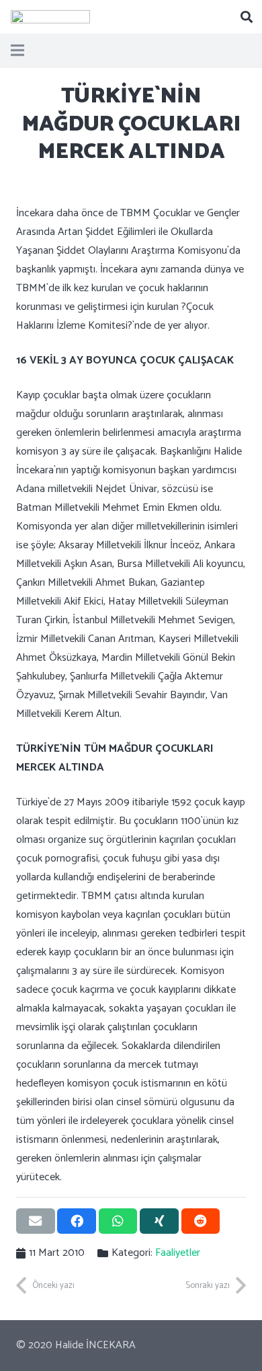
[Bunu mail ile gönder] (35, 1221)
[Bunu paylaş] (76, 1221)
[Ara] (246, 16)
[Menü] (17, 50)
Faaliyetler (177, 1253)
